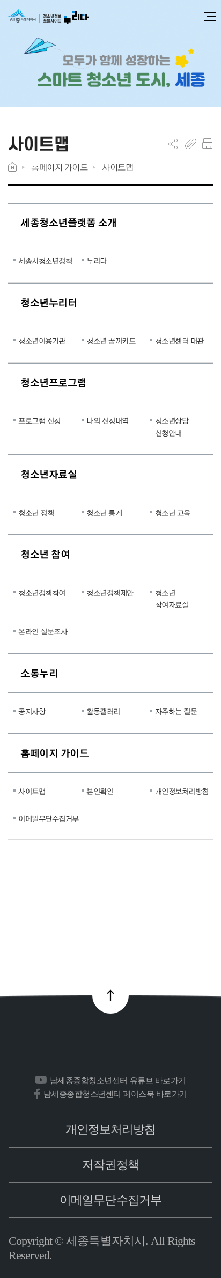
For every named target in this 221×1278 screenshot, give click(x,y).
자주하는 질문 (176, 711)
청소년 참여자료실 (172, 598)
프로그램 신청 (39, 420)
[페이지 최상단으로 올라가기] (110, 995)
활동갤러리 (103, 711)
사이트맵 (117, 167)
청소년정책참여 (41, 592)
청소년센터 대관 (179, 340)
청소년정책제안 (110, 592)
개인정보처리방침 (181, 791)
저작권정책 (110, 1164)
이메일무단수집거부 (44, 818)
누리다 (96, 260)
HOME (12, 167)
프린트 (207, 143)
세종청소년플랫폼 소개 (68, 222)
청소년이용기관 (41, 340)
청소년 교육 (172, 512)
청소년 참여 (45, 553)
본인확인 (99, 791)
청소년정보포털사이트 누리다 (48, 17)
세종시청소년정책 (44, 260)
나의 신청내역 (107, 420)
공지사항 (31, 711)
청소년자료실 (48, 474)
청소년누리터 (48, 302)
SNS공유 (173, 143)
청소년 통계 (104, 512)
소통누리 (39, 673)
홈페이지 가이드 (59, 167)
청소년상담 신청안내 (172, 426)
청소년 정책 (36, 512)
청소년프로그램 (53, 382)
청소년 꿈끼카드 (110, 340)
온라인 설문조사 (42, 631)
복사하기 (190, 143)
